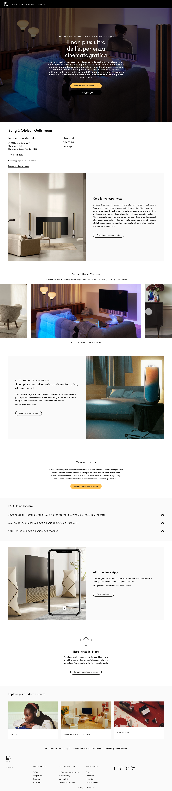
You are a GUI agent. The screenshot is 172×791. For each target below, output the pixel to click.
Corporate (99, 776)
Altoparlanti (46, 776)
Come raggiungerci (90, 93)
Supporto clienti (99, 782)
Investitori (99, 779)
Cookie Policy (72, 776)
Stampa (98, 772)
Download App (105, 594)
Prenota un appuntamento (110, 235)
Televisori (45, 779)
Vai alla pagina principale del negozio (28, 4)
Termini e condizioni (72, 782)
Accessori (45, 782)
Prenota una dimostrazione (88, 86)
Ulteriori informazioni (30, 414)
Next (148, 311)
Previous (23, 311)
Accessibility (72, 779)
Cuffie (44, 772)
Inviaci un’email (30, 161)
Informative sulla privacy (72, 772)
